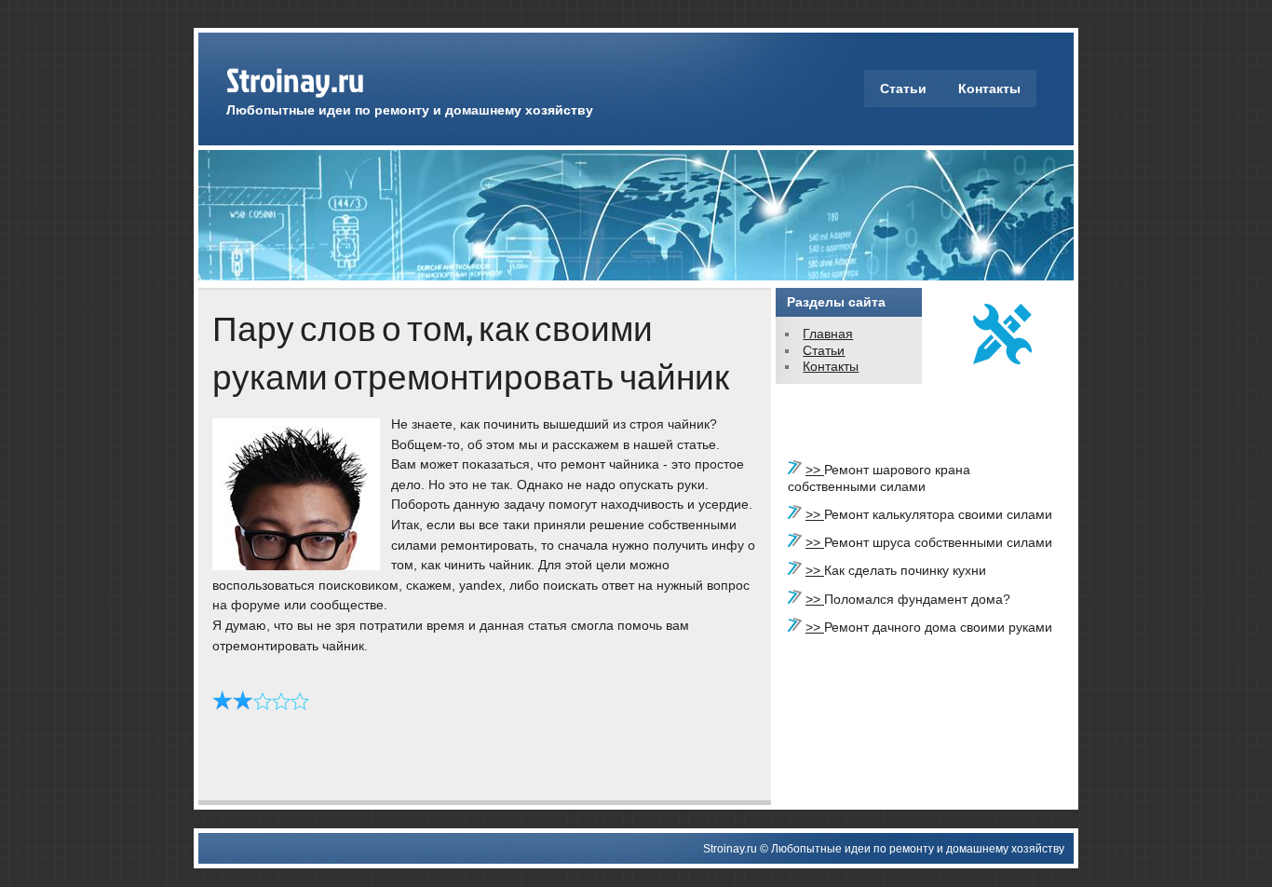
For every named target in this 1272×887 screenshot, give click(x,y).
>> (814, 469)
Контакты (989, 88)
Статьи (903, 88)
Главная (828, 333)
